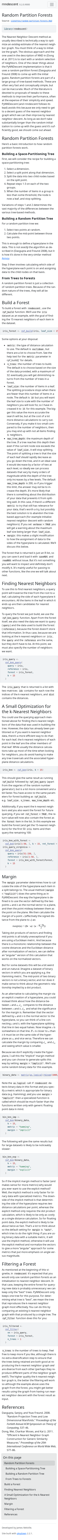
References (10, 1514)
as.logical (36, 1075)
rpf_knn (21, 770)
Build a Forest (12, 1484)
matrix (25, 1075)
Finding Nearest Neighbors (20, 1489)
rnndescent (10, 4)
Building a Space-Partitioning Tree (25, 1468)
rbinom (47, 1075)
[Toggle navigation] (51, 4)
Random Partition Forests (19, 1463)
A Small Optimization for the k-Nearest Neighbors (26, 1496)
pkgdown (21, 1533)
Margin (8, 1504)
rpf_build (26, 331)
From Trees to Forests (18, 1479)
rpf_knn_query (13, 662)
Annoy (5, 258)
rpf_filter (11, 1329)
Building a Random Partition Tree (25, 1473)
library (8, 28)
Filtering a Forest (14, 1509)
